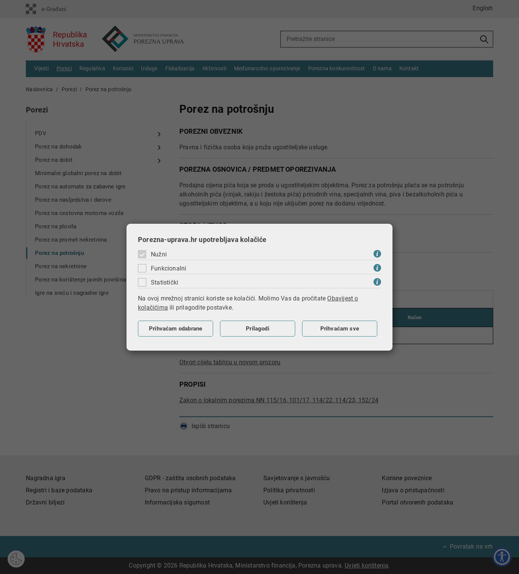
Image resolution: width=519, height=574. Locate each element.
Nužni (159, 254)
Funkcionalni (168, 268)
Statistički (164, 282)
